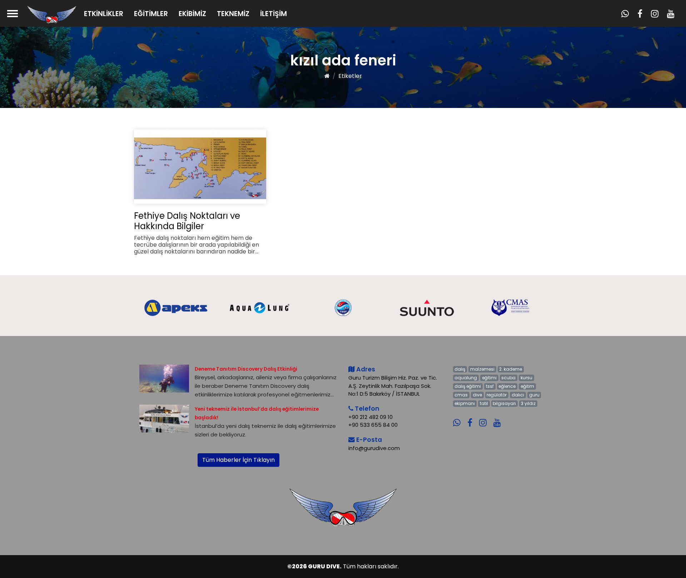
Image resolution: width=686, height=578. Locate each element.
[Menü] (12, 13)
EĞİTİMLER (151, 14)
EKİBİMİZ (192, 14)
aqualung (465, 378)
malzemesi (482, 369)
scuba (508, 378)
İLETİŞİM (273, 14)
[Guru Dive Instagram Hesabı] (485, 417)
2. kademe (510, 369)
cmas (461, 395)
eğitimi (489, 378)
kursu (526, 378)
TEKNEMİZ (233, 14)
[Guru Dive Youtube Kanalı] (499, 417)
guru (534, 395)
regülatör (497, 395)
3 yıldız (528, 403)
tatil (484, 403)
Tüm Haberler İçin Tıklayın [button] (238, 460)
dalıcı (518, 395)
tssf (490, 386)
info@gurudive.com (374, 448)
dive (477, 395)
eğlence (507, 386)
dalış (459, 369)
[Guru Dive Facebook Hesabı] (472, 417)
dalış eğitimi (467, 386)
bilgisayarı (504, 403)
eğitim (527, 386)
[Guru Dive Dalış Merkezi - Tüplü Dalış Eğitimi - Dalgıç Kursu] (52, 14)
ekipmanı (464, 403)
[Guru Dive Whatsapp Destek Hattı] (459, 417)
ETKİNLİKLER (103, 14)
